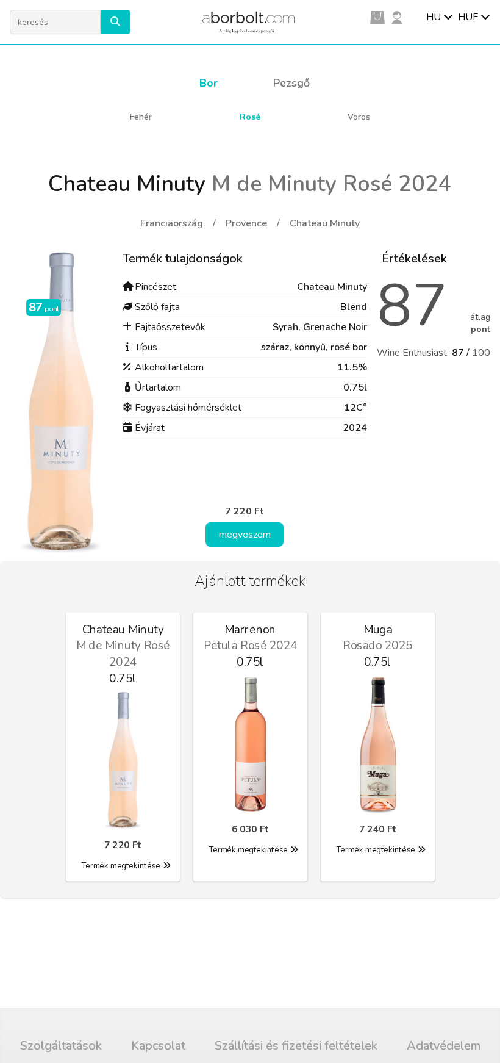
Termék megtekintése (120, 865)
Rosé (250, 117)
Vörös (359, 117)
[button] (115, 22)
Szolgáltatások (61, 1045)
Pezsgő (291, 83)
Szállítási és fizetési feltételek (296, 1045)
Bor (208, 83)
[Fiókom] (397, 17)
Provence (246, 223)
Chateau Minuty (325, 223)
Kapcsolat (158, 1045)
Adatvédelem (443, 1045)
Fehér (141, 117)
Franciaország (171, 223)
